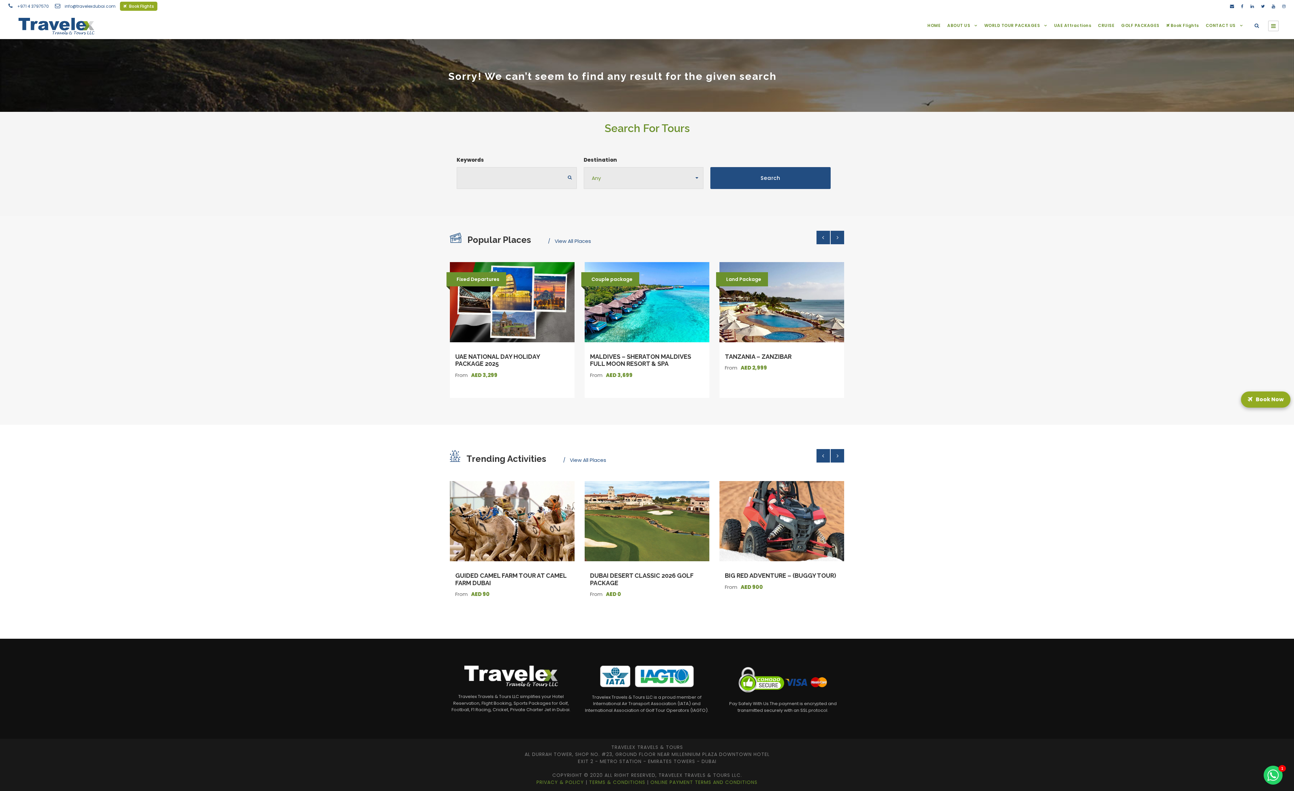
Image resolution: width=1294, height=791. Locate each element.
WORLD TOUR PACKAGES (1012, 25)
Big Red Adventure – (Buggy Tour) (780, 575)
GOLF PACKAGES (1140, 25)
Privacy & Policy (561, 782)
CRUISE (1106, 25)
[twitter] (1263, 6)
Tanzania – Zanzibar (758, 356)
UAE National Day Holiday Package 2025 (497, 360)
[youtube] (1273, 6)
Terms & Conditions (618, 782)
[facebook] (1242, 6)
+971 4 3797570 (33, 6)
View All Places (573, 241)
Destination (600, 159)
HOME (934, 25)
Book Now (1270, 395)
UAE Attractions (1072, 25)
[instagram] (1284, 6)
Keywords (470, 159)
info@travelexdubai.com (90, 6)
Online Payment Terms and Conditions (704, 782)
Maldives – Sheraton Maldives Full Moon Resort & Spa (640, 360)
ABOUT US (958, 25)
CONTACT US (1221, 25)
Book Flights (141, 6)
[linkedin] (1252, 6)
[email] (1232, 6)
